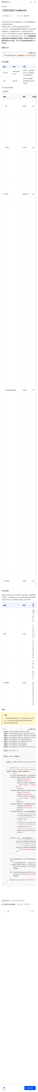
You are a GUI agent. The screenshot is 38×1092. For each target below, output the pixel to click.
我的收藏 (26, 16)
